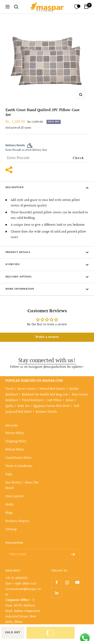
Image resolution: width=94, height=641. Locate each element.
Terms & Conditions (18, 466)
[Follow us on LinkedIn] (57, 593)
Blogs (9, 512)
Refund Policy (14, 449)
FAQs (8, 474)
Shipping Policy (15, 441)
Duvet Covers (27, 389)
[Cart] (86, 7)
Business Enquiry (17, 521)
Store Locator (14, 496)
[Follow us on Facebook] (57, 582)
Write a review (47, 337)
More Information (19, 289)
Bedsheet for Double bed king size (45, 394)
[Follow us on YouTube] (77, 582)
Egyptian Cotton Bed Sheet (51, 406)
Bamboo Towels (46, 411)
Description (14, 187)
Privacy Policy (14, 433)
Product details (17, 252)
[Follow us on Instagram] (67, 582)
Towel (9, 389)
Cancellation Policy (18, 457)
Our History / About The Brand (22, 485)
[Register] (73, 554)
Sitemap (11, 529)
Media (9, 504)
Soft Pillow (54, 400)
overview (12, 264)
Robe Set (23, 406)
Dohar (70, 400)
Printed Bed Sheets (52, 389)
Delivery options (18, 277)
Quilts (9, 406)
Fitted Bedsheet (32, 400)
